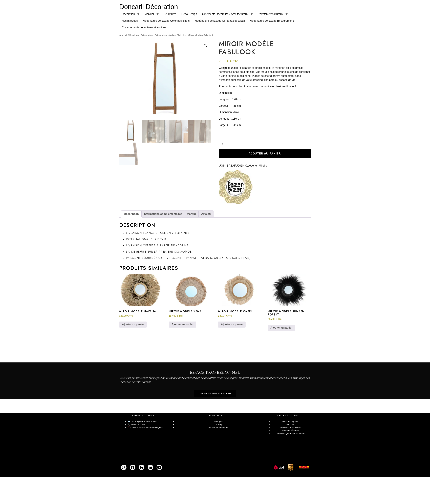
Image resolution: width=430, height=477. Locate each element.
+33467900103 (138, 424)
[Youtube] (159, 467)
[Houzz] (141, 467)
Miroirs (182, 35)
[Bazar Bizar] (235, 187)
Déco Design (189, 14)
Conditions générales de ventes (290, 433)
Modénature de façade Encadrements (272, 20)
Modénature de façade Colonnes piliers (166, 20)
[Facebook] (132, 467)
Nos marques (130, 20)
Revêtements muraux (270, 14)
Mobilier (149, 14)
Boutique (134, 35)
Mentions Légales (290, 421)
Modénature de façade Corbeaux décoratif (220, 20)
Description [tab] (131, 214)
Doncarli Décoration (148, 6)
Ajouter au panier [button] (133, 324)
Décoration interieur (165, 35)
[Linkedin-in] (150, 467)
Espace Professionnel (218, 427)
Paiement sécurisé (290, 430)
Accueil (123, 35)
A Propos (218, 421)
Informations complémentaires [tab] (162, 214)
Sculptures (170, 14)
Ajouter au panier (265, 153)
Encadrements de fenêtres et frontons (144, 27)
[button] (205, 45)
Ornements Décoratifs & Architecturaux (225, 14)
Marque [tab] (192, 214)
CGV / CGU (290, 424)
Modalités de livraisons (290, 427)
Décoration (128, 14)
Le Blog (218, 424)
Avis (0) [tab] (206, 214)
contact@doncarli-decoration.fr (145, 421)
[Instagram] (123, 467)
